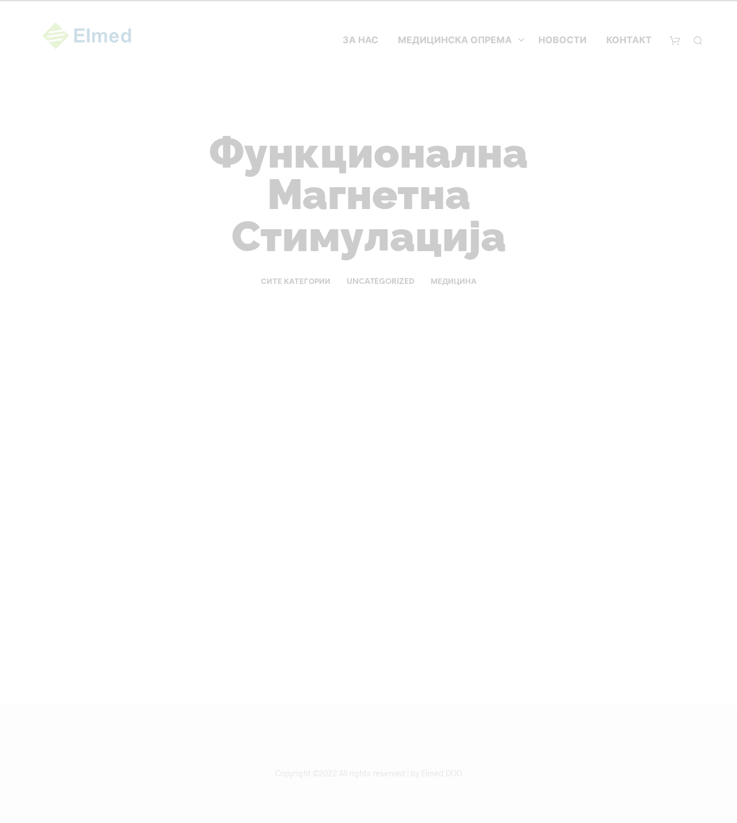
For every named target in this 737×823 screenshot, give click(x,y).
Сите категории (295, 282)
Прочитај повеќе (143, 620)
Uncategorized (381, 282)
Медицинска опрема (455, 40)
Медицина (454, 282)
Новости (562, 40)
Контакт (629, 40)
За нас (360, 40)
